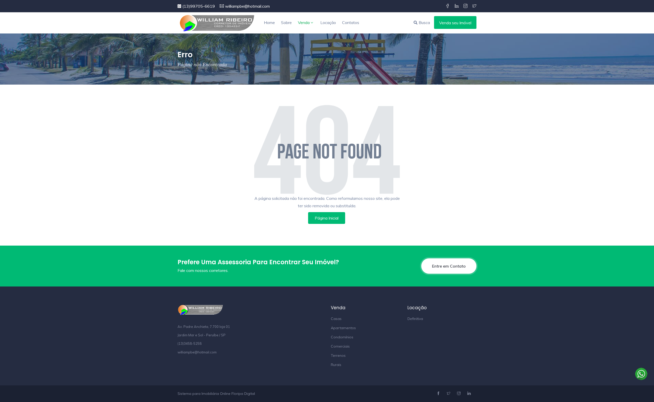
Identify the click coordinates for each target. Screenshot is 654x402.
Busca (424, 22)
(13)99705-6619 (198, 6)
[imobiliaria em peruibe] (217, 22)
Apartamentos (343, 328)
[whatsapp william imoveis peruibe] (641, 373)
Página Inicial (326, 218)
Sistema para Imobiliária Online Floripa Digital (216, 393)
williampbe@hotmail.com (247, 6)
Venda (304, 22)
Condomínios (342, 337)
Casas (336, 318)
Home (269, 22)
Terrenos (338, 355)
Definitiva (415, 318)
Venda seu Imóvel (455, 22)
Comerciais (340, 346)
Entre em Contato (449, 266)
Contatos (350, 22)
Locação (328, 22)
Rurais (336, 364)
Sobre (286, 22)
